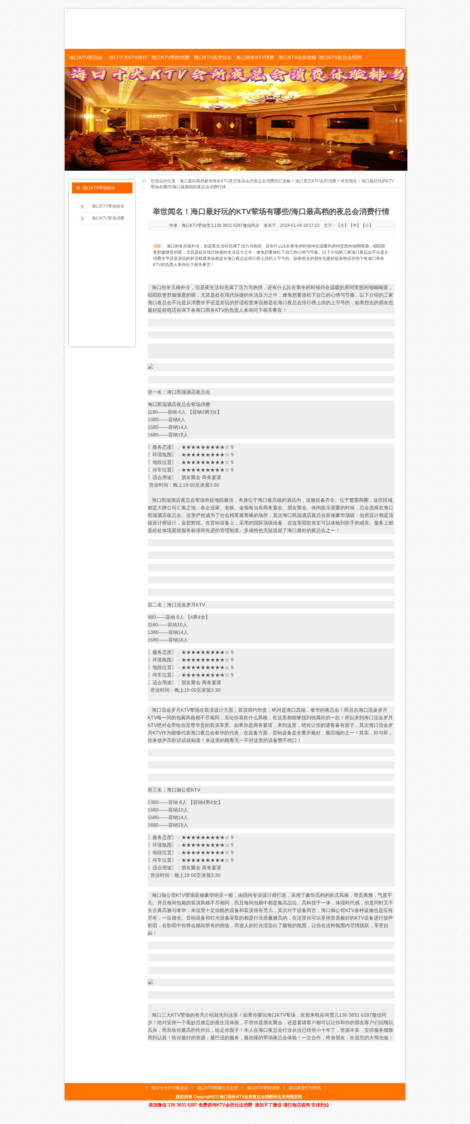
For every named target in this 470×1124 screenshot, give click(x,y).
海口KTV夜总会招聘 (340, 57)
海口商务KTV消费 (255, 57)
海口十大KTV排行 (128, 57)
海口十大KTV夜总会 (169, 1087)
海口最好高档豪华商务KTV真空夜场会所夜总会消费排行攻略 (235, 181)
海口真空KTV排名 (305, 1087)
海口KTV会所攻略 (297, 57)
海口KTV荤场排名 (108, 206)
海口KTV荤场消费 (108, 218)
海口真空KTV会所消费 (315, 181)
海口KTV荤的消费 (170, 57)
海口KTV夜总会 (86, 57)
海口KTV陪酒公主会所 (217, 1087)
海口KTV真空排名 (213, 57)
